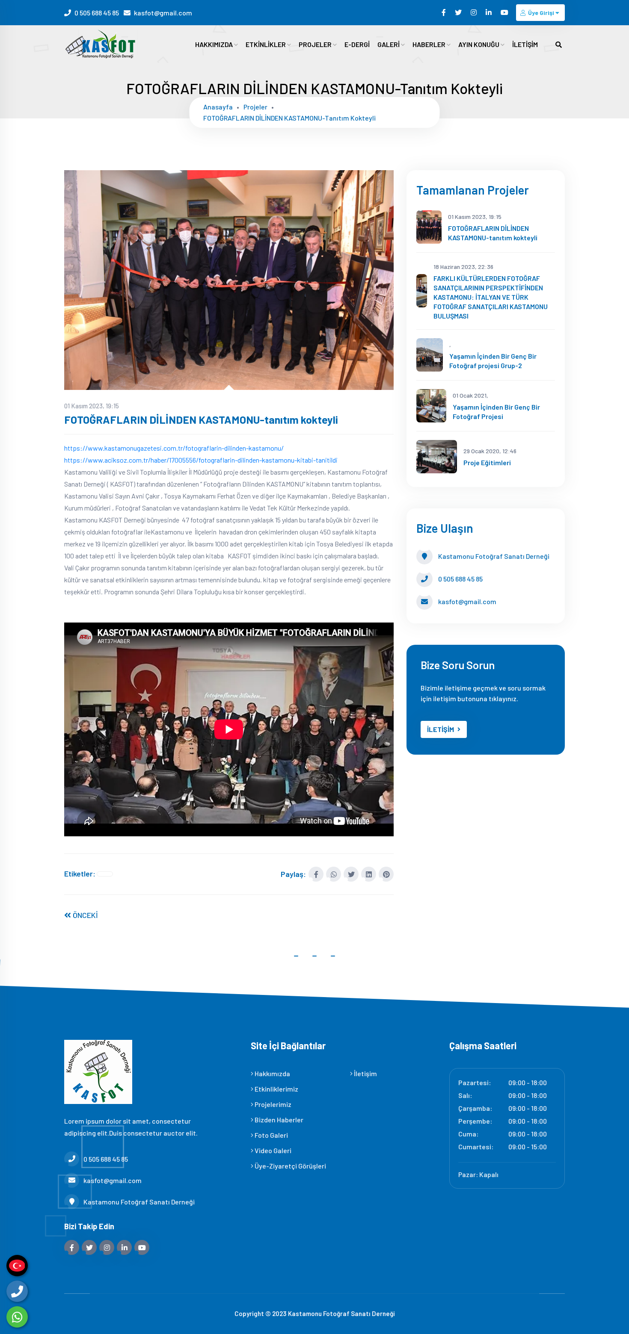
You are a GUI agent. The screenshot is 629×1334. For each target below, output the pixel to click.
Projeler (255, 107)
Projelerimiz (272, 1104)
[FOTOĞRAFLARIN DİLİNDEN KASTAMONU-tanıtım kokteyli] (229, 279)
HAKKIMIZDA (214, 44)
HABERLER (429, 44)
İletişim (365, 1073)
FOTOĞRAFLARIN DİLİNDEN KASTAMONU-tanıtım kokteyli (289, 118)
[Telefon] (17, 1291)
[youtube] (505, 12)
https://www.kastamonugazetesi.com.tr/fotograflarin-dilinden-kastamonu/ (174, 448)
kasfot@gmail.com (163, 13)
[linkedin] (489, 12)
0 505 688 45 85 (96, 13)
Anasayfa (218, 107)
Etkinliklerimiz (275, 1089)
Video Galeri (272, 1150)
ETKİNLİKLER (266, 44)
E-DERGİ (357, 44)
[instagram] (474, 12)
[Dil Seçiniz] (17, 1265)
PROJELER (316, 44)
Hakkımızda (271, 1073)
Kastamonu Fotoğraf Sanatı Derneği (139, 1202)
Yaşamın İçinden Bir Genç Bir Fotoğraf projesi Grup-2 (493, 360)
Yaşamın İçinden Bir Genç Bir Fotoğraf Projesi (496, 411)
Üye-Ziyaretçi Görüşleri (289, 1166)
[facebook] (444, 12)
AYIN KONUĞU (479, 44)
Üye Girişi (541, 12)
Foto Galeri (270, 1135)
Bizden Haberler (278, 1120)
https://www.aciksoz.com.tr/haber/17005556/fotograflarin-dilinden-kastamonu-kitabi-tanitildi (201, 460)
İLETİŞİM (525, 44)
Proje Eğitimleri (487, 462)
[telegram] (459, 12)
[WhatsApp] (17, 1317)
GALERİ (389, 44)
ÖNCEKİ (84, 915)
